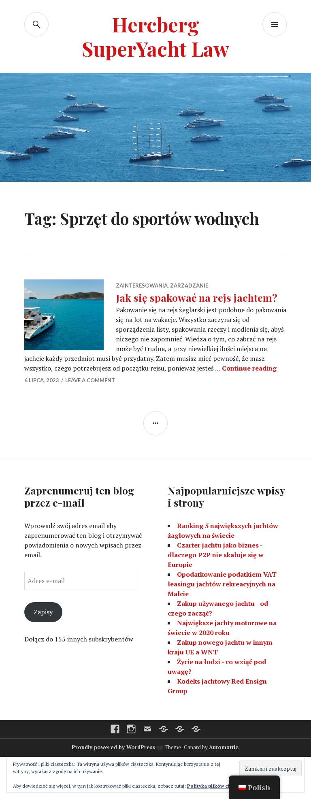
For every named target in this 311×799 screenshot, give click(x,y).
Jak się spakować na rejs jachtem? (196, 297)
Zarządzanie (189, 285)
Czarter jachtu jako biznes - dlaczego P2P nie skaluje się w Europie (216, 555)
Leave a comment (90, 380)
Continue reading (249, 368)
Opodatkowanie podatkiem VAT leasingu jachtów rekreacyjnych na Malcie (222, 584)
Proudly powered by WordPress (114, 747)
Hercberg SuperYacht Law (155, 36)
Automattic (223, 747)
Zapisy (43, 611)
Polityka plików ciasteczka (218, 786)
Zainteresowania (142, 285)
